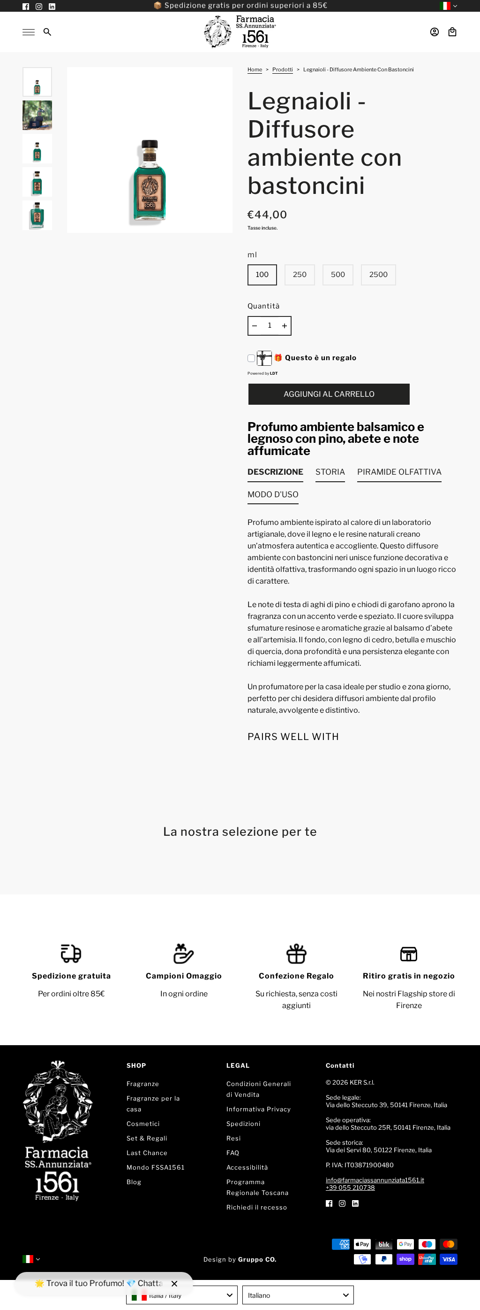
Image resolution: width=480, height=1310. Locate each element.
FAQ (233, 1152)
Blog (134, 1182)
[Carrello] (452, 32)
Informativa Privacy (258, 1109)
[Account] (434, 32)
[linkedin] (355, 1202)
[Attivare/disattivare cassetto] (28, 32)
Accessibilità (247, 1167)
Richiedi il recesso (256, 1207)
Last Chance (147, 1152)
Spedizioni (243, 1123)
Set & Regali (147, 1138)
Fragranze (143, 1083)
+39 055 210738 (350, 1187)
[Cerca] (47, 32)
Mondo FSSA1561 (156, 1167)
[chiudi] (174, 1283)
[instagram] (342, 1202)
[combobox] (182, 1295)
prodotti (282, 70)
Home (255, 70)
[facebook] (329, 1202)
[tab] (275, 474)
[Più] (284, 326)
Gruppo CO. (257, 1259)
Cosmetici (143, 1123)
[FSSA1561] (240, 31)
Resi (233, 1138)
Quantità (264, 306)
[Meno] (254, 326)
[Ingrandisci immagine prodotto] (149, 150)
